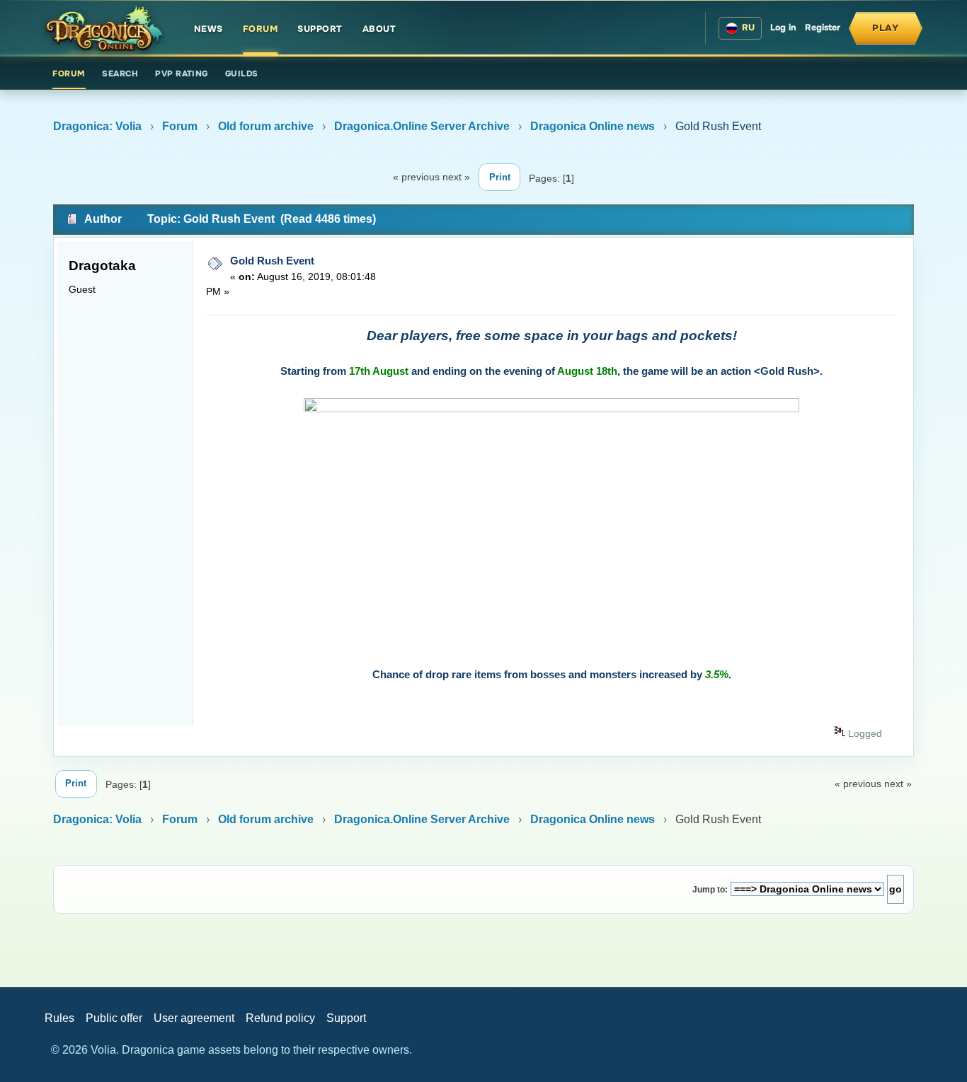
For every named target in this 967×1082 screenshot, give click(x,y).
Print (499, 177)
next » (456, 176)
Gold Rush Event (272, 261)
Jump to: (710, 890)
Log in (783, 27)
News (208, 29)
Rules (59, 1018)
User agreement (194, 1018)
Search (120, 74)
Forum (260, 29)
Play (885, 28)
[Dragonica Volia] (104, 28)
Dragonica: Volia (97, 126)
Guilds (241, 74)
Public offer (114, 1018)
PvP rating (181, 74)
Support (320, 29)
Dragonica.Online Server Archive (422, 126)
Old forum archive (266, 126)
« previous (416, 176)
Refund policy (280, 1018)
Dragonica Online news (592, 126)
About (379, 29)
